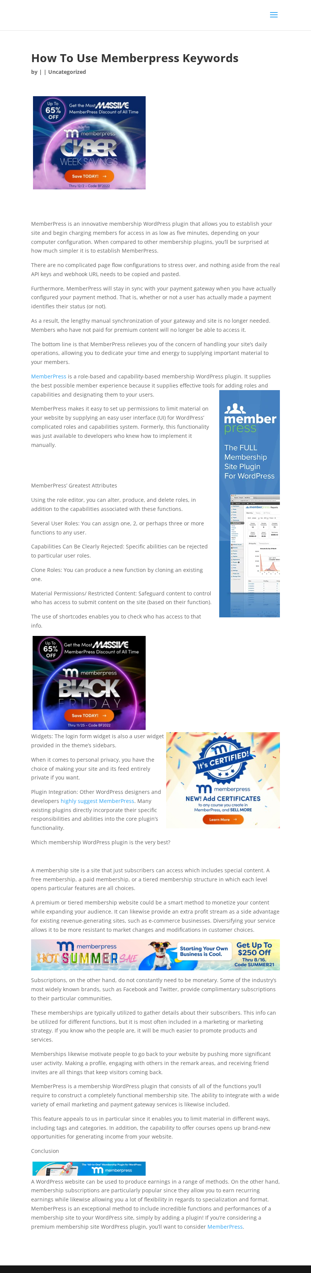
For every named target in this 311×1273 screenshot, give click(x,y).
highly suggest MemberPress (97, 800)
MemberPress (48, 376)
